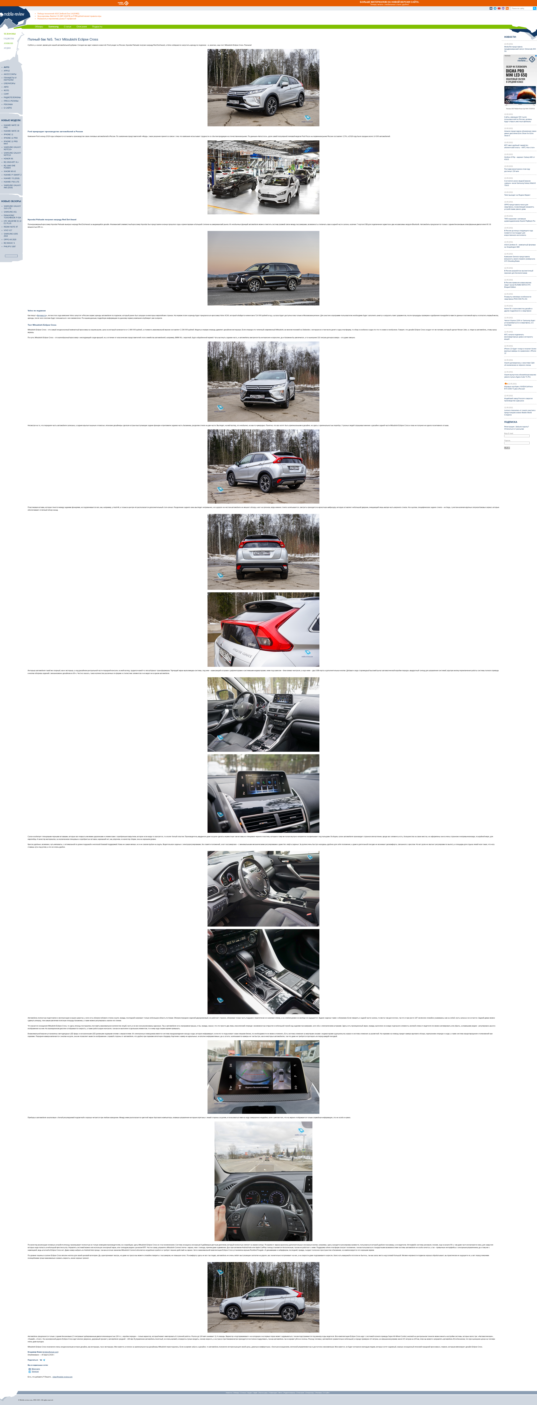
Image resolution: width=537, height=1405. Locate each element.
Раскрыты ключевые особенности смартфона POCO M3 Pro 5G (517, 298)
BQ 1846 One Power (9, 167)
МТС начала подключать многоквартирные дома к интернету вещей (518, 337)
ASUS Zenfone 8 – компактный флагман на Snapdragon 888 (520, 246)
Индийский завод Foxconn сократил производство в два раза (518, 400)
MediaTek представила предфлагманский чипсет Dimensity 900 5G (520, 49)
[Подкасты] (503, 8)
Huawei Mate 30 (11, 131)
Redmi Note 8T (11, 227)
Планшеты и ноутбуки (10, 79)
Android (8, 43)
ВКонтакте (36, 1369)
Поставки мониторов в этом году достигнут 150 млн (517, 170)
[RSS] (507, 8)
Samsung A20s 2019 (11, 235)
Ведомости (41, 315)
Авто (6, 87)
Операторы (9, 83)
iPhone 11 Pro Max (11, 142)
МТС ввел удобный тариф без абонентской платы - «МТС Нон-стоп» (519, 146)
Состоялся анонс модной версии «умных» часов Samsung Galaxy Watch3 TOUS (520, 183)
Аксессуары (10, 74)
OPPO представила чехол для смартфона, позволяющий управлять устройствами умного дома (519, 207)
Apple (7, 71)
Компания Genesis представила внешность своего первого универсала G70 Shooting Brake (519, 259)
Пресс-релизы (11, 101)
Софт (6, 94)
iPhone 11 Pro (11, 138)
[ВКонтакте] (491, 8)
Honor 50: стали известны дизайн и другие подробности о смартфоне (518, 310)
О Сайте (326, 1393)
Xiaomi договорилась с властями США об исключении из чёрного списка (519, 364)
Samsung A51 (10, 212)
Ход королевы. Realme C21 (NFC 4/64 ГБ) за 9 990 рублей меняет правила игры (69, 16)
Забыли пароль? (522, 427)
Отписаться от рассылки (514, 429)
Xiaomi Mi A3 (10, 171)
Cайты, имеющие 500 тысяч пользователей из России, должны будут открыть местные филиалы (518, 119)
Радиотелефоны (12, 97)
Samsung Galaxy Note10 (12, 154)
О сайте (8, 108)
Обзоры (39, 26)
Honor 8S (8, 159)
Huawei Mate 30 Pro (11, 126)
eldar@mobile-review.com (62, 1377)
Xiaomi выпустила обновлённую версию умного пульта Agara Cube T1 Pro (520, 376)
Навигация (273, 1393)
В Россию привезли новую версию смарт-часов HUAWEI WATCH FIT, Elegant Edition (517, 285)
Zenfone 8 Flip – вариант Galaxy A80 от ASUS (519, 158)
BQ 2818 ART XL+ (11, 162)
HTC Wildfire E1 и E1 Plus (12, 222)
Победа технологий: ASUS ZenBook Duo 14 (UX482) (58, 13)
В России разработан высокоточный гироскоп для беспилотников (518, 272)
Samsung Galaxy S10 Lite (12, 207)
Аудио (7, 48)
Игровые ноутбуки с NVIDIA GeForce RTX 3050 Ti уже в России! (518, 388)
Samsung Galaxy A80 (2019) (12, 186)
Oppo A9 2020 (10, 240)
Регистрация (509, 427)
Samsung (53, 26)
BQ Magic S (9, 243)
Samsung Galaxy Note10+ (12, 148)
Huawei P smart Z (13, 175)
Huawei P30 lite (11, 182)
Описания (81, 26)
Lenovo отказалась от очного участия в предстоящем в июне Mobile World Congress (519, 412)
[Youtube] (499, 8)
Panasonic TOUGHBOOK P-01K (12, 216)
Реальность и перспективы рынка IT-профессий (56, 18)
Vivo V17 (8, 230)
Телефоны (10, 34)
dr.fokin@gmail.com (50, 1352)
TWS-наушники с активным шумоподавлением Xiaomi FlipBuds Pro (519, 220)
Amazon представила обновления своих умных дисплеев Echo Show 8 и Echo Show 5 (520, 133)
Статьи (67, 26)
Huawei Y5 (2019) (11, 178)
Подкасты (97, 26)
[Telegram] (495, 8)
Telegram (35, 1372)
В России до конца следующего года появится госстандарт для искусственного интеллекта (518, 233)
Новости (229, 1393)
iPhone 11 (8, 134)
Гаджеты (9, 39)
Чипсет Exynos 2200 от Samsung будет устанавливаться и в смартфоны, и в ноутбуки (519, 323)
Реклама (8, 104)
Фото (6, 90)
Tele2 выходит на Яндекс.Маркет (517, 195)
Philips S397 (10, 247)
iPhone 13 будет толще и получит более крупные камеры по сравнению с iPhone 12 (520, 351)
